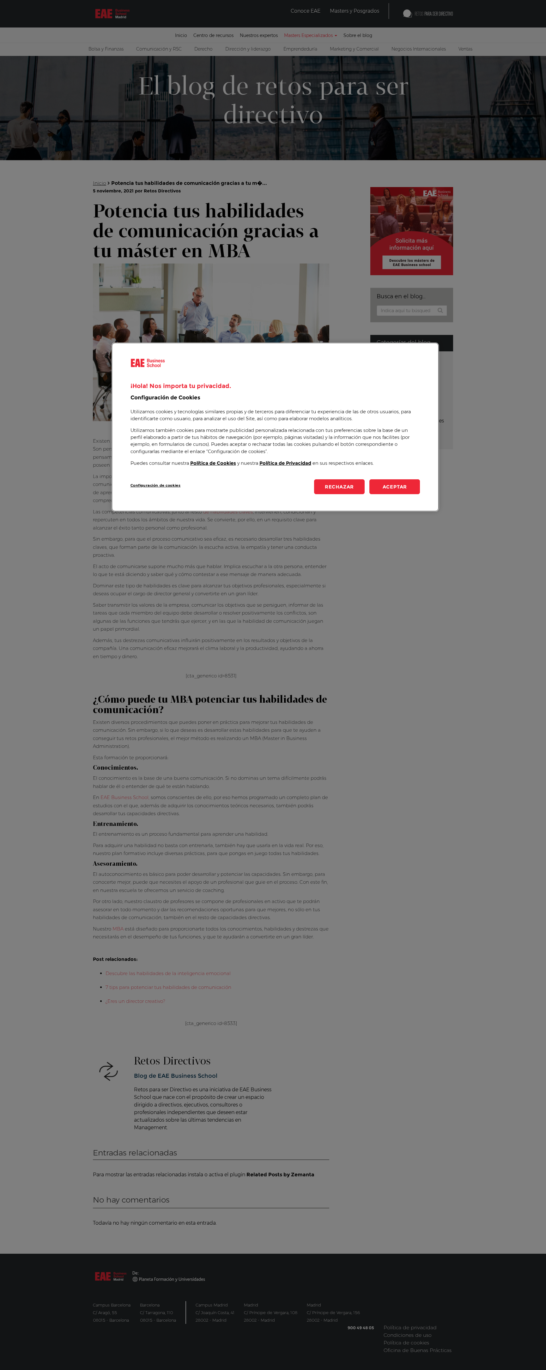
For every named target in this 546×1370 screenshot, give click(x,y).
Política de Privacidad (285, 463)
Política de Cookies (213, 463)
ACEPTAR (395, 487)
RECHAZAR (339, 487)
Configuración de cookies (155, 485)
